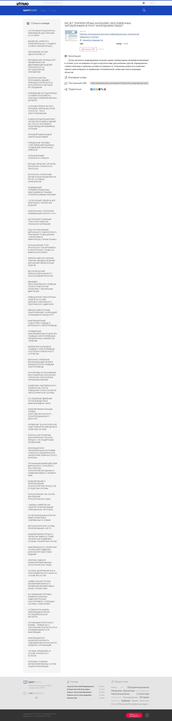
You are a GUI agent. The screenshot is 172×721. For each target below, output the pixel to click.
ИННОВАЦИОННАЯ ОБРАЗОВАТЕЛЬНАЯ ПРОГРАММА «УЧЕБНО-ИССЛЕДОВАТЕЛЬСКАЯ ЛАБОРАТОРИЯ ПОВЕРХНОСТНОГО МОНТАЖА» (42, 453)
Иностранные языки (138, 704)
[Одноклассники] (97, 89)
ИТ (122, 687)
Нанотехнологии (120, 694)
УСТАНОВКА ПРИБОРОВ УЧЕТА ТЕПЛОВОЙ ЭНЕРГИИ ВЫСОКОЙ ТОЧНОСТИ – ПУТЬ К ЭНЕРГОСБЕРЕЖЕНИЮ (41, 110)
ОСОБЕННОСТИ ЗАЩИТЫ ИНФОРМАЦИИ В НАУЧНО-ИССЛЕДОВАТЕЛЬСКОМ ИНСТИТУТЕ (39, 613)
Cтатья (53, 10)
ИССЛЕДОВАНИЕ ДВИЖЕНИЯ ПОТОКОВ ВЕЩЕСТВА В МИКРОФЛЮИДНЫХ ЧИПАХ (40, 401)
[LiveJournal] (102, 89)
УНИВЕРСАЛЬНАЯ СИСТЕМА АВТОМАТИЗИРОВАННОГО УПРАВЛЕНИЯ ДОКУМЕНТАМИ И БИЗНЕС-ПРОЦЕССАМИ (41, 585)
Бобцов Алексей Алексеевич (78, 689)
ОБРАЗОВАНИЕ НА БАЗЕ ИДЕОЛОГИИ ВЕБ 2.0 (38, 53)
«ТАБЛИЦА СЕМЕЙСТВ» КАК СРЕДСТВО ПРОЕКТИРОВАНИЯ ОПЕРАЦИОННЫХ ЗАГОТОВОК (40, 507)
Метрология (144, 701)
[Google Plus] (105, 89)
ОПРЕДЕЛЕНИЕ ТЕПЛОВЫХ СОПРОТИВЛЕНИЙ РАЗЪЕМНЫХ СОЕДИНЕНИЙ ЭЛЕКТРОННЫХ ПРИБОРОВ (41, 146)
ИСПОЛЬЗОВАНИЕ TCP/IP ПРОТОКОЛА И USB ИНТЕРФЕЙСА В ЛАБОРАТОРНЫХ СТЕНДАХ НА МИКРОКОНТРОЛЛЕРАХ (42, 249)
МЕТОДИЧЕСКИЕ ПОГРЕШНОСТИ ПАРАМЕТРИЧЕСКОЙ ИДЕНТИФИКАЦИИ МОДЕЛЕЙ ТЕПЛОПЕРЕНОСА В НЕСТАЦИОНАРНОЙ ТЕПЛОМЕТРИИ (41, 66)
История (144, 697)
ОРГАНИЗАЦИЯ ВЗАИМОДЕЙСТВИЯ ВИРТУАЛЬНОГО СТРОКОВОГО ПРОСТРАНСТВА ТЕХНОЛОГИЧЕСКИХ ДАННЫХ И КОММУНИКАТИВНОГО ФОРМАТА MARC (42, 469)
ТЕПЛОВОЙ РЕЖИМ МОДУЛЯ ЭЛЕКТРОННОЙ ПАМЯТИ (40, 135)
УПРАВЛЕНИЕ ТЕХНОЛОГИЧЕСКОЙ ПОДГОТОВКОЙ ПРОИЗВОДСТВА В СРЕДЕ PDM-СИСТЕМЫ (42, 427)
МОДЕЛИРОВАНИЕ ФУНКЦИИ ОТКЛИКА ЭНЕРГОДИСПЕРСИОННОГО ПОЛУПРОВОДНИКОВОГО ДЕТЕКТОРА (40, 414)
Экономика (129, 691)
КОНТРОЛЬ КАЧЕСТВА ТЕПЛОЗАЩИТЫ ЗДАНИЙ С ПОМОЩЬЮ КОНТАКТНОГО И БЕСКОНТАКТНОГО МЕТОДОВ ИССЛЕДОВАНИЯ (40, 83)
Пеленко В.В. (72, 698)
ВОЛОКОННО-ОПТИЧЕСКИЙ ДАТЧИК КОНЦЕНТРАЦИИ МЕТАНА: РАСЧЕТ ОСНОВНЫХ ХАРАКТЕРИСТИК (42, 178)
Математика (115, 701)
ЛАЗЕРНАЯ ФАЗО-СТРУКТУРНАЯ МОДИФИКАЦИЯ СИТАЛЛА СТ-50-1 (42, 212)
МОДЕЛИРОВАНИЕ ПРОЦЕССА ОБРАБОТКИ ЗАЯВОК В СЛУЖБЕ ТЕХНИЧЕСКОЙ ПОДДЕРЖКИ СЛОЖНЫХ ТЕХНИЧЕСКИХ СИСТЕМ (42, 538)
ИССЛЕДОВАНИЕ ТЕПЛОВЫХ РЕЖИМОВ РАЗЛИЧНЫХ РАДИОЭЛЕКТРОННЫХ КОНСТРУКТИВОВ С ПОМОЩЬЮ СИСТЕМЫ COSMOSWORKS (41, 599)
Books (30, 10)
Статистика (143, 694)
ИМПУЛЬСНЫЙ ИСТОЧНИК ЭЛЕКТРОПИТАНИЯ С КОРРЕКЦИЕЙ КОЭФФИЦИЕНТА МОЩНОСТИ (42, 312)
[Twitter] (94, 89)
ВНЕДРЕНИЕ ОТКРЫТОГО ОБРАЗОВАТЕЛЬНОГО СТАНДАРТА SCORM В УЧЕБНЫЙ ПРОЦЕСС (42, 43)
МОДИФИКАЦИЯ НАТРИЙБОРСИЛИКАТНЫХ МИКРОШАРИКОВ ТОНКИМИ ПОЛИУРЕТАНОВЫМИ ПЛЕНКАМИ (42, 191)
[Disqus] (107, 126)
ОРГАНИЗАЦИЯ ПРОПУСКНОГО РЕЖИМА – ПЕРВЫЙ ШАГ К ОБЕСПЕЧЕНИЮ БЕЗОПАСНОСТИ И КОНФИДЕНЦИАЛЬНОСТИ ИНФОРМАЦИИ (42, 627)
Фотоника (122, 704)
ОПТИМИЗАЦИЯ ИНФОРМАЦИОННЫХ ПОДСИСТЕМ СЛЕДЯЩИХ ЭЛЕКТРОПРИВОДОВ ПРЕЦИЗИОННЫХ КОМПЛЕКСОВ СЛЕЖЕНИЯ (42, 336)
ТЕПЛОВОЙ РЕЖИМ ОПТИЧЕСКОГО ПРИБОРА (38, 157)
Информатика (116, 697)
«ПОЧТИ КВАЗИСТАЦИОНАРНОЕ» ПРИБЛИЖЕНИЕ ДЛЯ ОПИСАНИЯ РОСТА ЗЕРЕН (41, 33)
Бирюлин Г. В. (98, 40)
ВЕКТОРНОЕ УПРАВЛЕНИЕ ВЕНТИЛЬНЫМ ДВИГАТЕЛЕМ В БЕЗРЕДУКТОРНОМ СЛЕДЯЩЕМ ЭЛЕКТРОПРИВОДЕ (41, 363)
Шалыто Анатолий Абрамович (79, 692)
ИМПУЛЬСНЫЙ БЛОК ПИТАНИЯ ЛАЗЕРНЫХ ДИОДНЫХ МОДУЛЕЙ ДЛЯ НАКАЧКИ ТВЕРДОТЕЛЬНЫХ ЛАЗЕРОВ (41, 262)
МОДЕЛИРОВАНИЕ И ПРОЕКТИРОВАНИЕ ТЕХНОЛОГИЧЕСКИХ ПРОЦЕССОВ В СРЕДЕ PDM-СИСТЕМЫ (42, 485)
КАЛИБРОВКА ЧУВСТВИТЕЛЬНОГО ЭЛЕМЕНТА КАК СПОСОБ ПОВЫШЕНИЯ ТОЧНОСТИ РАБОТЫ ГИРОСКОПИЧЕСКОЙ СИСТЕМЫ (42, 389)
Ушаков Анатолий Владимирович (80, 686)
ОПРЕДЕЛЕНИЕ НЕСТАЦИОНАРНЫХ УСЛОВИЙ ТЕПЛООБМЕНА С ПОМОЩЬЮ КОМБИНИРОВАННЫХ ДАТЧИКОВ (42, 97)
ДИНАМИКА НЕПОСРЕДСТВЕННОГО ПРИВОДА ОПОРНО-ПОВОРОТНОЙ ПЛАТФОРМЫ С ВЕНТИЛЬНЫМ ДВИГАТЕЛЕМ (42, 287)
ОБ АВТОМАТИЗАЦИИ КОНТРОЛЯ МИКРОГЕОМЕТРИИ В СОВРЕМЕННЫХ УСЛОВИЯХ (41, 517)
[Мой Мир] (99, 89)
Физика (114, 704)
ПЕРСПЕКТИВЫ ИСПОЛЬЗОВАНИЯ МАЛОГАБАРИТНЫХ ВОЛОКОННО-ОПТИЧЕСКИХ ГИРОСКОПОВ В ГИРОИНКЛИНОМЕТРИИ (42, 376)
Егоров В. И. (87, 40)
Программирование (138, 687)
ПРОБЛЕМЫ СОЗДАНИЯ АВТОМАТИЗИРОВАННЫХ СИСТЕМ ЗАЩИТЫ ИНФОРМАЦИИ (42, 664)
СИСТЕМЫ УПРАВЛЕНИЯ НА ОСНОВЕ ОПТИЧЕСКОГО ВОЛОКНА (39, 653)
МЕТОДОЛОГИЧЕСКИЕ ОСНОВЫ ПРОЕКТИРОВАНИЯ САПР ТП (41, 527)
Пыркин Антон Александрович (79, 695)
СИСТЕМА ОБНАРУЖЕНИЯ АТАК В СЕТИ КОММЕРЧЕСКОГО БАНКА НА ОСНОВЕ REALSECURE (42, 573)
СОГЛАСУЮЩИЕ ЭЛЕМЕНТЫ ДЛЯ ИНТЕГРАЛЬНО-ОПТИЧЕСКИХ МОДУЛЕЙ (41, 202)
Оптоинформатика (142, 691)
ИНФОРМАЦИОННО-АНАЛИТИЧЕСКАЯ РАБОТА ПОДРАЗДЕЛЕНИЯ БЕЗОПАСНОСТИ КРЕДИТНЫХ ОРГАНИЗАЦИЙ (42, 641)
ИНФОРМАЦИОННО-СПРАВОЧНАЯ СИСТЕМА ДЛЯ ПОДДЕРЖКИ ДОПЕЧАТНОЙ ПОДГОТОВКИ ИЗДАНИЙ (42, 551)
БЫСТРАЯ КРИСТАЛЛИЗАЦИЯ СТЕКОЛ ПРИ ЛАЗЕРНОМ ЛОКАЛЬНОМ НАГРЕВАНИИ (39, 221)
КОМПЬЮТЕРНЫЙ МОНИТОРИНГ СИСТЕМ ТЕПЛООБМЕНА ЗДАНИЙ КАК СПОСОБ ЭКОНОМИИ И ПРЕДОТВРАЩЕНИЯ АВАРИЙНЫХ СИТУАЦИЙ (42, 124)
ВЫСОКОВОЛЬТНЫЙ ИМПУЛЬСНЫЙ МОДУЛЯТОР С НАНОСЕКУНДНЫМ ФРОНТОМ (40, 273)
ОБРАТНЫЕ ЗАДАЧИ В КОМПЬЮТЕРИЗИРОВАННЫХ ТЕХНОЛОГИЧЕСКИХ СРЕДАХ (40, 562)
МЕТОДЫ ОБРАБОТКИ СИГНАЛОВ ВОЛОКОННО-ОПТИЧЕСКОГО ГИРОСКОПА (42, 166)
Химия (135, 701)
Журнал (43, 10)
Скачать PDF (89, 49)
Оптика (114, 687)
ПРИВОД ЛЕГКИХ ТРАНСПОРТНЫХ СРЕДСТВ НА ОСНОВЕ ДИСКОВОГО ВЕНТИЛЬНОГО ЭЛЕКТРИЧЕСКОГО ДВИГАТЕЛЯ (42, 300)
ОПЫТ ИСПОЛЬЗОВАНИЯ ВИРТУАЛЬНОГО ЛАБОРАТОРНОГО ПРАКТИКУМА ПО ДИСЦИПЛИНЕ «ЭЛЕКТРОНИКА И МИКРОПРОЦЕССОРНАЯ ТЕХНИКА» (42, 235)
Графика (125, 701)
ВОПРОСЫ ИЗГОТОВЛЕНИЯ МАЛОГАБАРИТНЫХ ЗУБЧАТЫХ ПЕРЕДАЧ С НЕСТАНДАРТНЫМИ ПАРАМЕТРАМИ (41, 438)
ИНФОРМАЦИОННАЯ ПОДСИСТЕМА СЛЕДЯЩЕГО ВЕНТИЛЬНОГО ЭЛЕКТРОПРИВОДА (42, 323)
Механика (116, 691)
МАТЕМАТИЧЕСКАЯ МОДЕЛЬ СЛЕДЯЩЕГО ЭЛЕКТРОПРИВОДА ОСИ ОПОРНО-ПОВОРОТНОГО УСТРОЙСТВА (41, 350)
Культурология (130, 697)
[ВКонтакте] (91, 89)
